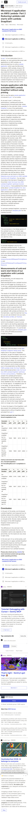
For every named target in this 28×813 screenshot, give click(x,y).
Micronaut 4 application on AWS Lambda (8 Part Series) (12, 30)
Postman (19, 317)
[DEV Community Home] (6, 2)
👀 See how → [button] (6, 630)
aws (2, 24)
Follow (14, 701)
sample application (19, 95)
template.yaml (17, 210)
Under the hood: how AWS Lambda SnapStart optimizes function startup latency (12, 184)
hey (26, 313)
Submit (6, 646)
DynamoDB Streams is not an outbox (11, 713)
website (19, 552)
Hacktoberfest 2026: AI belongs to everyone (11, 760)
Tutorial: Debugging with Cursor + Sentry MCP (12, 610)
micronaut (20, 24)
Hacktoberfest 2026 (6, 769)
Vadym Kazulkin (9, 5)
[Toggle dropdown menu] (26, 587)
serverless (13, 24)
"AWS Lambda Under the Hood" (10, 368)
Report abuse (19, 650)
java (6, 24)
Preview (14, 646)
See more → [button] (14, 687)
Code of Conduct (10, 650)
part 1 (4, 58)
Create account (22, 2)
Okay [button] (4, 810)
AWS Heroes (19, 5)
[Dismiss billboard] (26, 776)
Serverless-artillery (9, 317)
